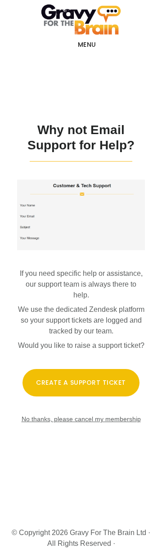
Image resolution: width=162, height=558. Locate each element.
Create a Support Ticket (81, 382)
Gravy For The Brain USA (81, 20)
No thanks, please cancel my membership (81, 419)
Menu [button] (87, 44)
